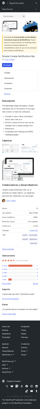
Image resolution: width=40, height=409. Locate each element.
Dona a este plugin (9, 314)
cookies (24, 235)
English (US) (34, 230)
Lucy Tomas (9, 59)
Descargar (7, 65)
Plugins (23, 334)
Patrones (24, 337)
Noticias (5, 330)
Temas (23, 330)
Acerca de (6, 326)
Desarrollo (8, 89)
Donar (24, 351)
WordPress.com (9, 361)
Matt (5, 365)
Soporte (7, 94)
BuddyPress (7, 372)
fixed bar (25, 239)
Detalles (7, 73)
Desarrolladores (8, 351)
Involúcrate (25, 344)
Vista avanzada (8, 249)
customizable (33, 235)
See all (35, 284)
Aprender (5, 344)
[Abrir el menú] (36, 3)
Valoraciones (9, 78)
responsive (33, 243)
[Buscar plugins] (24, 16)
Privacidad (6, 337)
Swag (24, 355)
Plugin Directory (7, 9)
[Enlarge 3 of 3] (35, 157)
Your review (6, 284)
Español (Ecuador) (14, 381)
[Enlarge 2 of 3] (35, 147)
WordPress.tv (8, 355)
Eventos (24, 347)
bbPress (6, 368)
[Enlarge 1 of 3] (16, 147)
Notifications (33, 239)
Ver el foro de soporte (10, 299)
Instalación (8, 83)
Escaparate (25, 326)
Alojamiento (6, 334)
